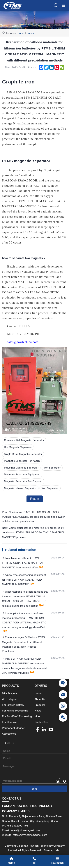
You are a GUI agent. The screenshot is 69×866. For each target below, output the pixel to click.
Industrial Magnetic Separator (21, 467)
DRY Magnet (9, 693)
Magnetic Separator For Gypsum (23, 481)
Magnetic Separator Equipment (22, 474)
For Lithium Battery (13, 704)
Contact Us (41, 722)
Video (38, 716)
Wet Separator (50, 488)
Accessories (9, 733)
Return (34, 498)
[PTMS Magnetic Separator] (12, 10)
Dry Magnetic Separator (18, 447)
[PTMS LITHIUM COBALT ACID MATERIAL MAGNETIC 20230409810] (34, 433)
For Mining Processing (15, 710)
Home (20, 33)
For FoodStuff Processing (17, 716)
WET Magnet (9, 699)
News (30, 33)
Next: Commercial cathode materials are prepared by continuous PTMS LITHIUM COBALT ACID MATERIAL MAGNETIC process (33, 532)
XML (58, 850)
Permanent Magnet (13, 727)
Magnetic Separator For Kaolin (22, 460)
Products (40, 704)
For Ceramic (9, 722)
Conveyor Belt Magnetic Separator (24, 440)
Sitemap (48, 850)
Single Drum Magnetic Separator (23, 453)
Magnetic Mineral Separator (20, 488)
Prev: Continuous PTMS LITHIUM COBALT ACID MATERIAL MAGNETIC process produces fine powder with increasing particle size (33, 517)
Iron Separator (52, 467)
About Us (40, 699)
